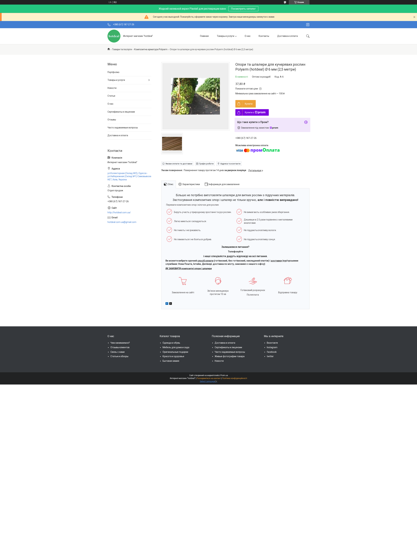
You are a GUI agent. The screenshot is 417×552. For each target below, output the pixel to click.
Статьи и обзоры (119, 356)
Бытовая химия (171, 361)
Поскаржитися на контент (209, 378)
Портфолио (113, 72)
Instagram (272, 347)
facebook (272, 352)
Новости (112, 88)
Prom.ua (224, 375)
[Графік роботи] (307, 24)
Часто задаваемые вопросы (123, 127)
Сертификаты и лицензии (121, 111)
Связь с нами (117, 352)
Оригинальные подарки (175, 352)
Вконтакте (272, 342)
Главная (204, 36)
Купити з (249, 112)
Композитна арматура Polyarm (150, 49)
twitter (270, 356)
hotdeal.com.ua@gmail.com (122, 222)
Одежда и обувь (171, 342)
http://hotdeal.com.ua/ (119, 212)
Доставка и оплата (287, 36)
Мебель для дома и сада (176, 347)
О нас (248, 36)
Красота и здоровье (173, 356)
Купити (248, 103)
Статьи (111, 95)
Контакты (264, 36)
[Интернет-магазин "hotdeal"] (114, 36)
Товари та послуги (122, 49)
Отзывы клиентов (119, 347)
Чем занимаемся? (120, 342)
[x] (170, 304)
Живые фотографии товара (229, 356)
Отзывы (112, 119)
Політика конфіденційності (234, 378)
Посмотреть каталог (243, 8)
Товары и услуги (225, 36)
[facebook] (166, 304)
